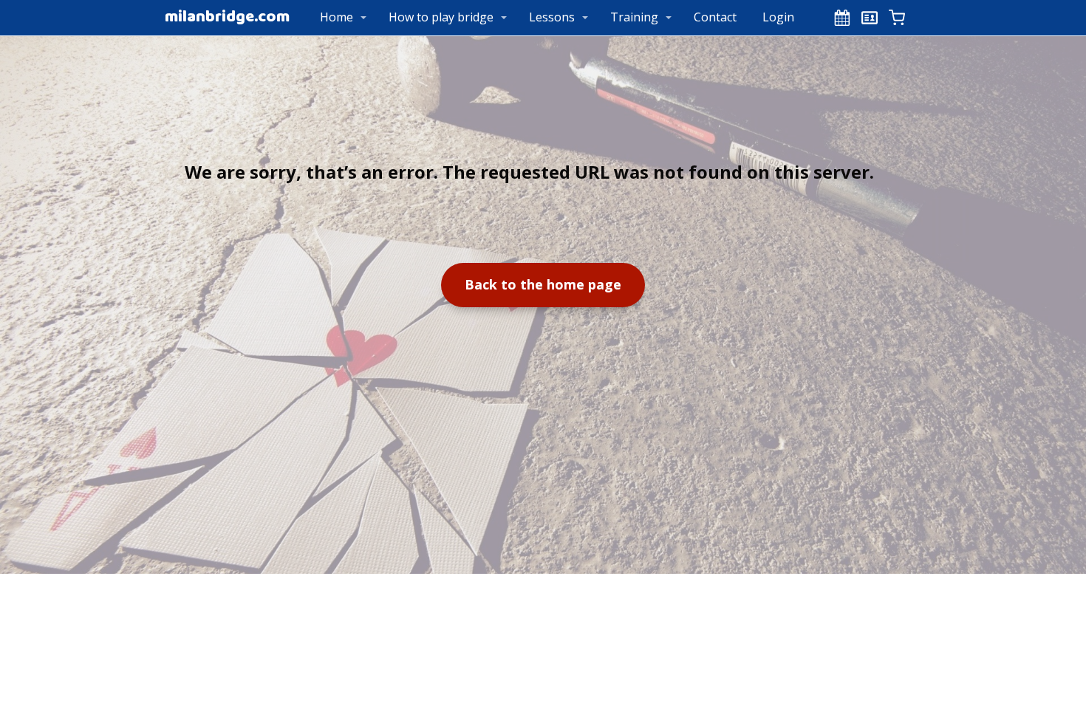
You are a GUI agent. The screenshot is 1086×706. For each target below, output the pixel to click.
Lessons (552, 17)
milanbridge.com (227, 18)
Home (336, 17)
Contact (715, 17)
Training (634, 17)
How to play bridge (441, 17)
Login (778, 17)
